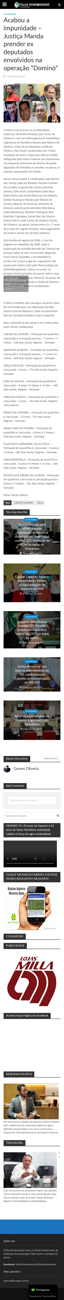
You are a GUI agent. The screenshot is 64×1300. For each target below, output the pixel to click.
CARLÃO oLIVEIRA (23, 502)
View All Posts (51, 758)
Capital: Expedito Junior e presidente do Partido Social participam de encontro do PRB (32, 582)
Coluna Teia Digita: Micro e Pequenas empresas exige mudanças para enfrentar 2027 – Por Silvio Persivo (59, 1155)
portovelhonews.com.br (16, 1280)
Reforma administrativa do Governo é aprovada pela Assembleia (32, 720)
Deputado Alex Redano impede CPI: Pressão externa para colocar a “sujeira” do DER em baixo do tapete (32, 629)
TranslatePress (49, 1296)
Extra (40, 502)
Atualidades (10, 14)
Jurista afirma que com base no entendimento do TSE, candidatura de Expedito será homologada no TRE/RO (32, 674)
